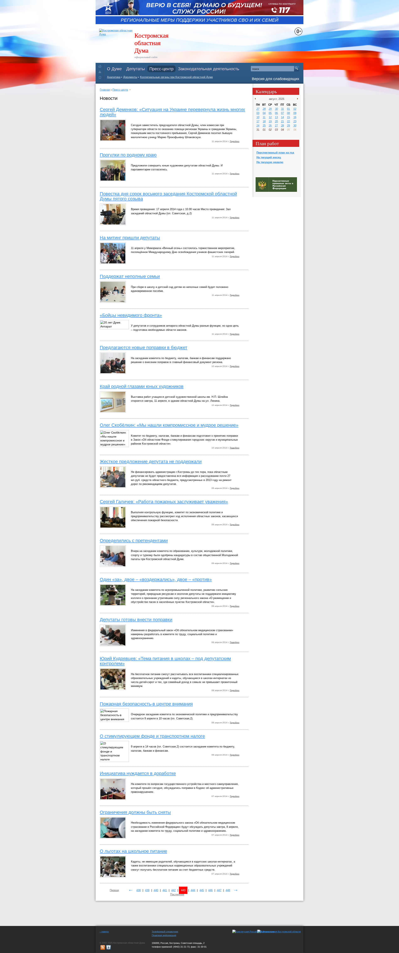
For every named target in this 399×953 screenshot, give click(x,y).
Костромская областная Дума (151, 42)
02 (294, 108)
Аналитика (113, 77)
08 (288, 113)
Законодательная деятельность (208, 69)
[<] (256, 99)
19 (270, 121)
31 (282, 108)
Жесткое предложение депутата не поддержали (151, 461)
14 (282, 117)
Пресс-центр (161, 69)
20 (276, 121)
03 (257, 113)
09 (294, 113)
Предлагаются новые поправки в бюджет (143, 347)
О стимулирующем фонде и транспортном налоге (152, 736)
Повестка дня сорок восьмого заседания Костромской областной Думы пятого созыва (168, 196)
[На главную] (100, 65)
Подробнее (234, 141)
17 (257, 121)
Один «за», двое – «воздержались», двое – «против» (156, 579)
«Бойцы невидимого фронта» (131, 315)
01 (288, 108)
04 (264, 113)
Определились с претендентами (134, 540)
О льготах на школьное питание (133, 851)
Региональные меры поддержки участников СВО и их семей (199, 20)
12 (270, 117)
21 (282, 121)
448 (228, 890)
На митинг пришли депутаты (130, 237)
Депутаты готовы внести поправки (136, 619)
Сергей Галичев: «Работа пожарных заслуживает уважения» (164, 501)
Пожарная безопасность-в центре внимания (146, 703)
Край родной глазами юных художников (141, 386)
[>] (296, 99)
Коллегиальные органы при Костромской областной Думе (176, 77)
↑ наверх (104, 931)
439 (147, 890)
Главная (105, 89)
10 (257, 117)
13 (276, 117)
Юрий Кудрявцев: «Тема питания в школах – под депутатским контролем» (165, 661)
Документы (130, 77)
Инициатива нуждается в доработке (138, 773)
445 (202, 890)
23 (294, 121)
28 (264, 108)
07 (282, 113)
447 (219, 890)
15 (288, 117)
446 (210, 890)
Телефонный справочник (165, 931)
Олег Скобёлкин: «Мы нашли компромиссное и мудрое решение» (169, 425)
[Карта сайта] (100, 71)
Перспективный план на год (275, 152)
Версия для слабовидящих (275, 79)
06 (276, 113)
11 (264, 117)
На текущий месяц (268, 157)
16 (294, 117)
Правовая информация (164, 935)
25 (264, 125)
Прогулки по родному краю (128, 154)
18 (264, 121)
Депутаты (135, 69)
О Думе (114, 69)
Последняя (177, 894)
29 (270, 108)
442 (173, 890)
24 (257, 125)
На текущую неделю (269, 162)
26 (270, 125)
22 (288, 121)
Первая (114, 890)
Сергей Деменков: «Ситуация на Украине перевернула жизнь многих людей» (172, 112)
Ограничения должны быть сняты (135, 812)
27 (257, 108)
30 (276, 108)
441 (165, 890)
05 (270, 113)
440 (156, 890)
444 (193, 890)
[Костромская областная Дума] (100, 78)
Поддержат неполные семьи (130, 276)
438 (138, 890)
